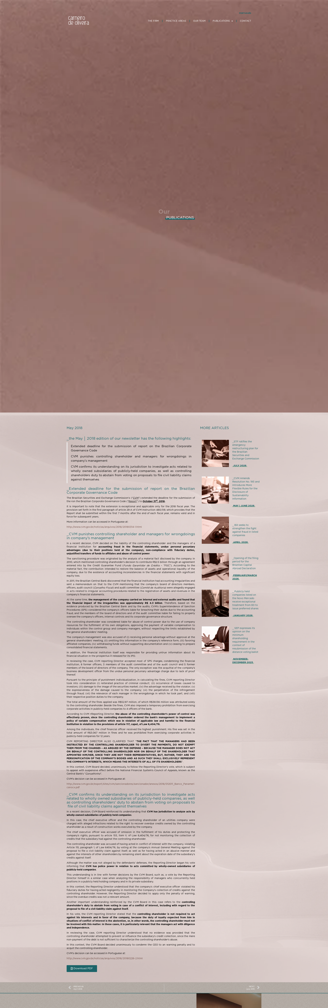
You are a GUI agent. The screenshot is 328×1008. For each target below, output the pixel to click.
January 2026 (242, 615)
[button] (82, 968)
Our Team (199, 21)
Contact (245, 21)
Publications (221, 21)
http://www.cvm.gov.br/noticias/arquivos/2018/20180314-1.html (104, 527)
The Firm (153, 21)
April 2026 (240, 542)
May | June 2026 (243, 505)
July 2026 (239, 465)
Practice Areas (176, 21)
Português (245, 13)
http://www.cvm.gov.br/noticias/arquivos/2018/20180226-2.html (105, 958)
